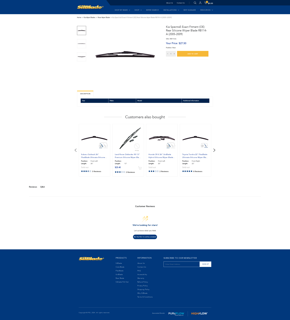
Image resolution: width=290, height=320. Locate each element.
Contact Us (181, 3)
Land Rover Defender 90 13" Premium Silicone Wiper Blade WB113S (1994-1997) (128, 157)
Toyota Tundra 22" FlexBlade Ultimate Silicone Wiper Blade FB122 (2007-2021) (195, 157)
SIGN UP (205, 264)
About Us (169, 3)
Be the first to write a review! (145, 237)
